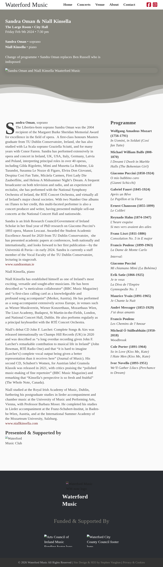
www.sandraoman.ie (19, 264)
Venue (100, 5)
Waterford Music (26, 4)
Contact (129, 5)
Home (67, 5)
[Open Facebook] (149, 5)
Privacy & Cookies (134, 562)
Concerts (84, 5)
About (114, 5)
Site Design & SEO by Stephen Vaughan (97, 562)
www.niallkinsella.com (21, 423)
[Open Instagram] (155, 5)
